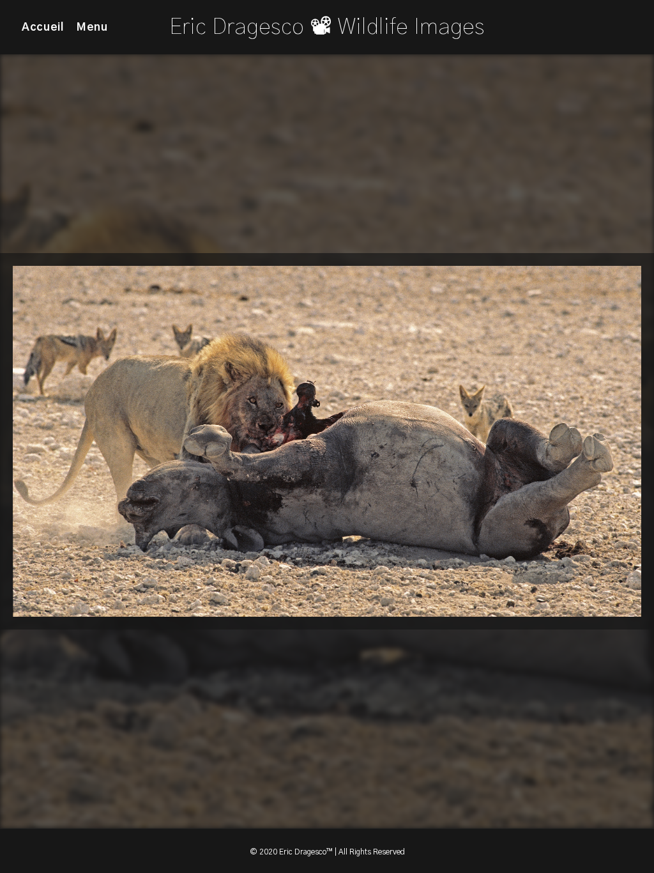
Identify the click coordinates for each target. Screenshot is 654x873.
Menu (92, 27)
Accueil (43, 27)
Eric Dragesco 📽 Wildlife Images (327, 27)
